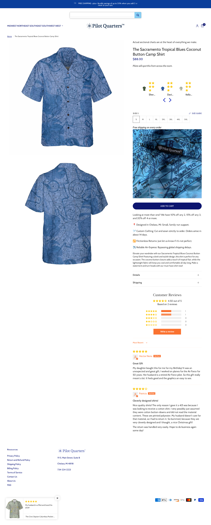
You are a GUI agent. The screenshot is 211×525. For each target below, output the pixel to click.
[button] (165, 100)
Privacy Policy (13, 456)
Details (136, 275)
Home (9, 36)
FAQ (9, 485)
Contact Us (12, 476)
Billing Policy (13, 468)
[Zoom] (118, 46)
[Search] (137, 15)
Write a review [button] (167, 331)
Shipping (137, 282)
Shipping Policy (14, 464)
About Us (11, 481)
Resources (12, 450)
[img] (140, 351)
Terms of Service (14, 472)
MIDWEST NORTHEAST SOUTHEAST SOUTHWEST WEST (34, 26)
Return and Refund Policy (18, 460)
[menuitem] (36, 26)
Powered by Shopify (47, 511)
